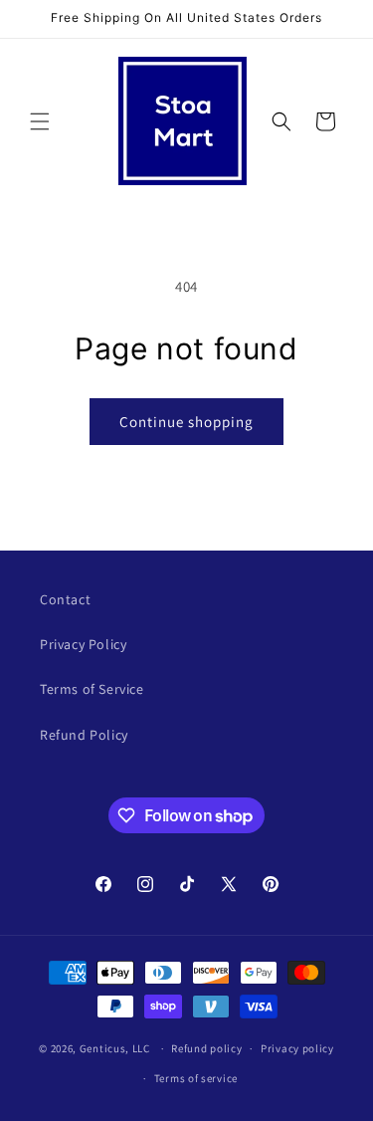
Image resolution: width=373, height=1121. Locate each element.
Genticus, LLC (115, 1048)
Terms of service (196, 1078)
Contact (65, 599)
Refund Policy (84, 735)
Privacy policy (297, 1048)
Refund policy (206, 1048)
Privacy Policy (83, 644)
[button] (40, 121)
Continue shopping (186, 421)
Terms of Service (92, 689)
